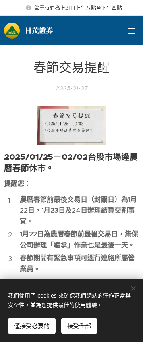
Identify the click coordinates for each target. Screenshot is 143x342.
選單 (131, 31)
